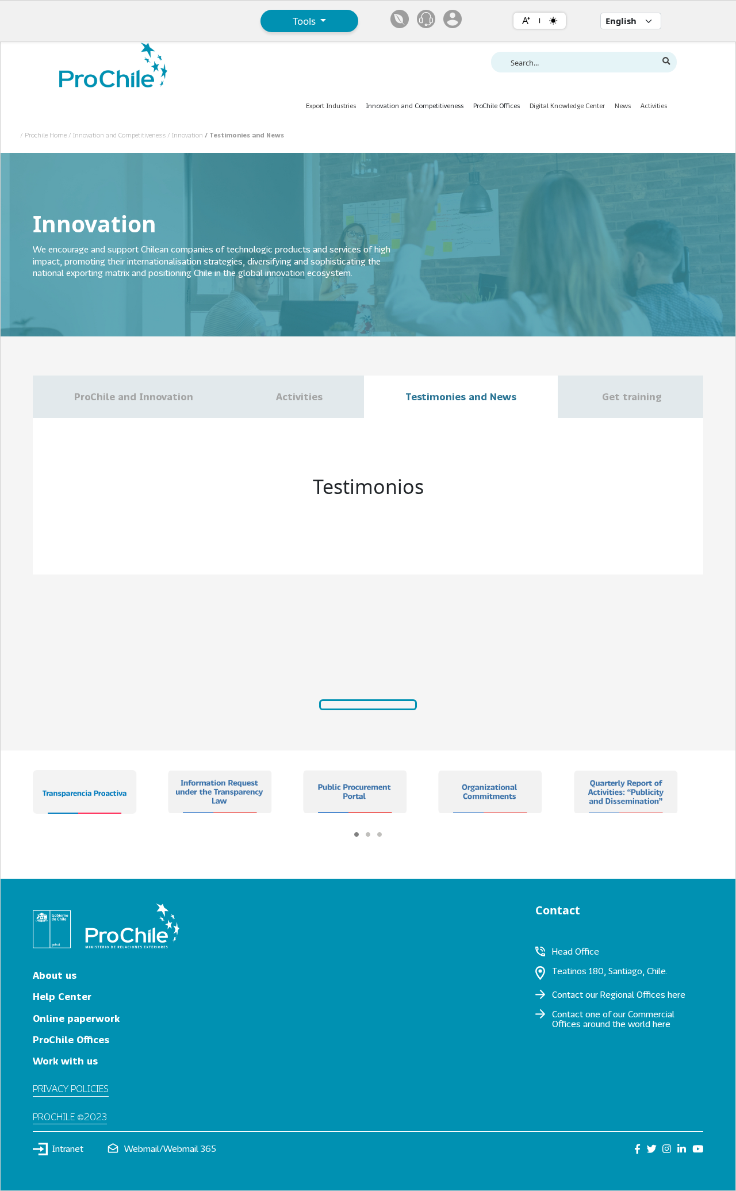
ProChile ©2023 (70, 1116)
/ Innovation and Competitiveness (117, 135)
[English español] (630, 21)
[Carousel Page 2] (368, 834)
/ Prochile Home (44, 135)
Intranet (67, 1148)
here (676, 994)
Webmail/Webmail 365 (170, 1148)
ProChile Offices (71, 1039)
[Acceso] (452, 19)
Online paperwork (76, 1018)
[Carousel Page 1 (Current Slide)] (356, 834)
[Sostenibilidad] (399, 19)
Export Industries (331, 105)
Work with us (65, 1061)
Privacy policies (71, 1088)
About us (54, 975)
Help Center (62, 996)
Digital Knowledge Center (567, 105)
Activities (654, 105)
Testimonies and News (460, 396)
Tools (305, 21)
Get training (630, 396)
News (623, 105)
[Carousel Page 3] (379, 834)
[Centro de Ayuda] (426, 19)
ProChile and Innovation (133, 396)
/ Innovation (186, 135)
